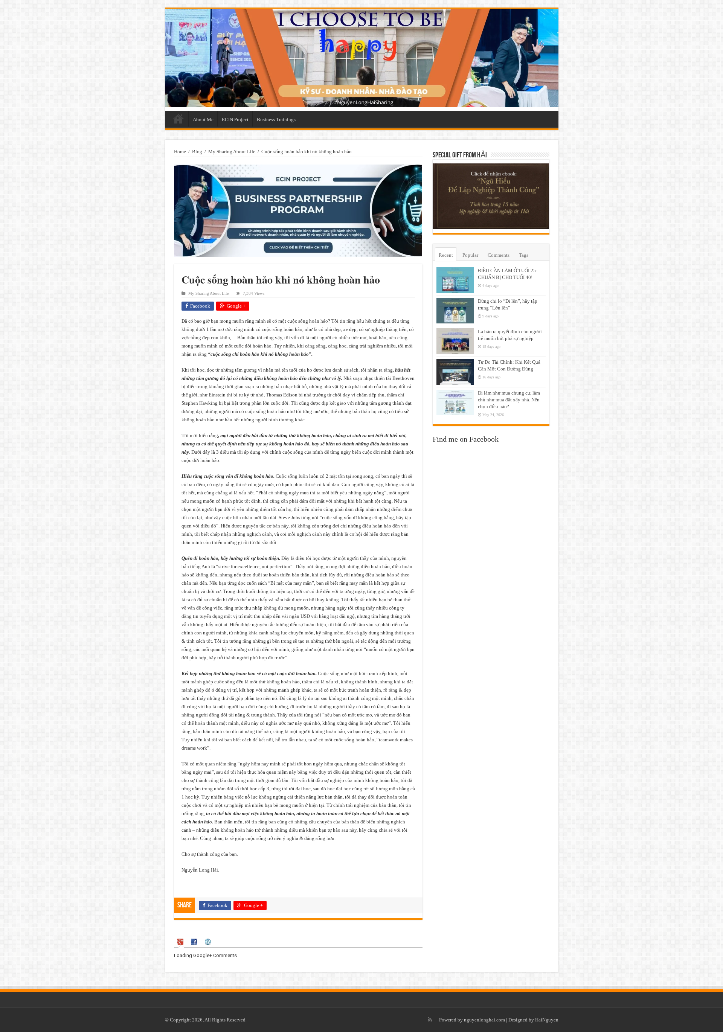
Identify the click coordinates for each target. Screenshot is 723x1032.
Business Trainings (276, 119)
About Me (203, 119)
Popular (470, 255)
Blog (197, 151)
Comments (498, 255)
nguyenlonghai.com (484, 1020)
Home (178, 119)
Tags (523, 255)
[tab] (181, 942)
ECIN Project (235, 119)
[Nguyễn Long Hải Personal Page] (361, 58)
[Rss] (430, 1019)
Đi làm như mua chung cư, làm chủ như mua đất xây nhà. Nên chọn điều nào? (509, 399)
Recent (446, 255)
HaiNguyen (546, 1020)
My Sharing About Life (231, 151)
